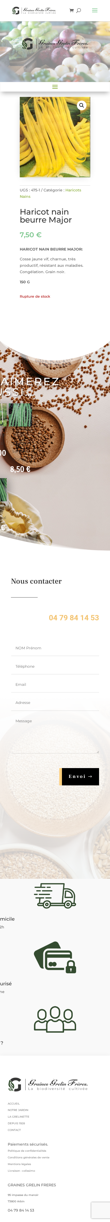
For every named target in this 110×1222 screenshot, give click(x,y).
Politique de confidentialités (27, 1151)
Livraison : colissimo (21, 1170)
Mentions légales (19, 1164)
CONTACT (14, 1130)
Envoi (77, 776)
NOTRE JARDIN (18, 1110)
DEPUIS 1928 (16, 1123)
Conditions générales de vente (28, 1157)
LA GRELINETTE (18, 1116)
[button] (82, 105)
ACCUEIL (14, 1103)
